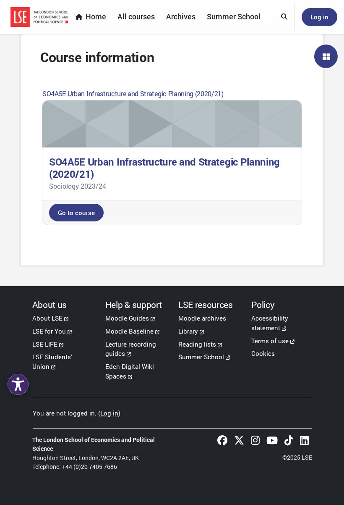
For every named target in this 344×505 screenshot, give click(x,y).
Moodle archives (202, 318)
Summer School (201, 356)
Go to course (76, 212)
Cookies (263, 353)
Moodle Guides (127, 318)
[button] (284, 17)
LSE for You (49, 331)
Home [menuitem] (96, 16)
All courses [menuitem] (136, 16)
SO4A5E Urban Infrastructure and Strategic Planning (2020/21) (133, 93)
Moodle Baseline (129, 331)
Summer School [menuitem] (234, 16)
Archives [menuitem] (180, 16)
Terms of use (270, 341)
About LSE (47, 318)
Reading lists (197, 344)
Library (188, 331)
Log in (319, 17)
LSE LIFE (44, 344)
